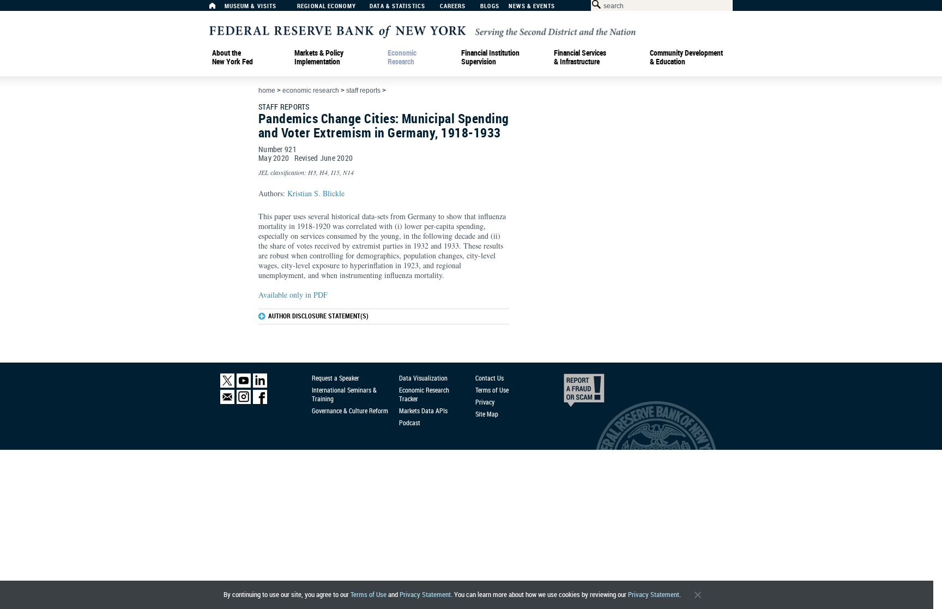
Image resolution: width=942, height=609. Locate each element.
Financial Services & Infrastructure (580, 57)
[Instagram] (244, 401)
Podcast (409, 422)
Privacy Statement (425, 594)
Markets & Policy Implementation (318, 57)
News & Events (532, 6)
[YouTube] (244, 385)
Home (266, 90)
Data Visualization (423, 377)
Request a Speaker (335, 377)
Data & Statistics (397, 6)
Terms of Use (369, 594)
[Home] (218, 8)
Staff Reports (363, 90)
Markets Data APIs (423, 410)
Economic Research (402, 57)
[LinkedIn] (260, 385)
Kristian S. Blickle (316, 193)
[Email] (227, 401)
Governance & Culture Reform (350, 410)
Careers (453, 6)
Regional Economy (326, 6)
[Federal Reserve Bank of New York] (422, 30)
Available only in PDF (293, 295)
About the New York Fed (232, 57)
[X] (227, 385)
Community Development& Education (686, 57)
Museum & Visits (251, 6)
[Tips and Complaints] (569, 393)
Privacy (484, 401)
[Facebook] (260, 401)
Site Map (486, 413)
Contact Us (489, 377)
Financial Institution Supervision (490, 57)
